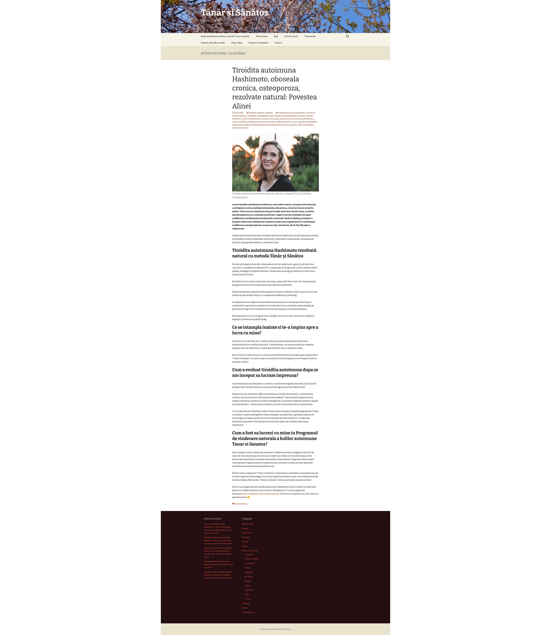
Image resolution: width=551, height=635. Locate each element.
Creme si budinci (252, 558)
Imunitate (253, 112)
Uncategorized (248, 612)
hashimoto (236, 118)
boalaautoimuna (285, 112)
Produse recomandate (258, 42)
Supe (247, 594)
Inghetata (249, 572)
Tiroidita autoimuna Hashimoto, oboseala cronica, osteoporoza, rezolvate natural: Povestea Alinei (274, 88)
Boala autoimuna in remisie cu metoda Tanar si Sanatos (225, 36)
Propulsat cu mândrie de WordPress (275, 629)
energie (277, 115)
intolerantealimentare (251, 118)
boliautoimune (299, 112)
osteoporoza (285, 118)
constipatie (251, 115)
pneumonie (296, 118)
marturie (265, 118)
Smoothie (249, 590)
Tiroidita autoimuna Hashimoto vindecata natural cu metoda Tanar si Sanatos (218, 564)
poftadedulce (308, 118)
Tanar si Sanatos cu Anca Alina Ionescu (260, 493)
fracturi (310, 115)
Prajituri (248, 581)
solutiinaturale (254, 121)
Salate (247, 585)
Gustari (248, 567)
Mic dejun (249, 576)
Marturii (261, 112)
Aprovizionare (248, 524)
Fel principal (250, 563)
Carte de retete (291, 36)
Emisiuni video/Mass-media (213, 42)
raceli (234, 121)
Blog (276, 36)
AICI (286, 490)
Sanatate (269, 112)
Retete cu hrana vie (250, 550)
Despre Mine (236, 42)
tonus (286, 124)
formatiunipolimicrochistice (294, 115)
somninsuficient (268, 121)
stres (295, 121)
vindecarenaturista (240, 127)
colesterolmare (239, 115)
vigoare (293, 124)
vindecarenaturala (305, 124)
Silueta (245, 607)
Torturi (247, 599)
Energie (245, 528)
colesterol (310, 112)
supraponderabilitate (307, 121)
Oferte (245, 546)
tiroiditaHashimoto (275, 124)
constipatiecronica (265, 115)
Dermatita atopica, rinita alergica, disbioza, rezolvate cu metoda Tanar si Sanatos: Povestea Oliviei (218, 575)
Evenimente (247, 533)
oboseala (274, 118)
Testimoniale (310, 36)
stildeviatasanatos (284, 121)
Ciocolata (249, 554)
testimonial (237, 124)
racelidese (242, 121)
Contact (278, 42)
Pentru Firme (262, 36)
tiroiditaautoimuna (258, 124)
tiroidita (246, 124)
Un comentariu (241, 503)
